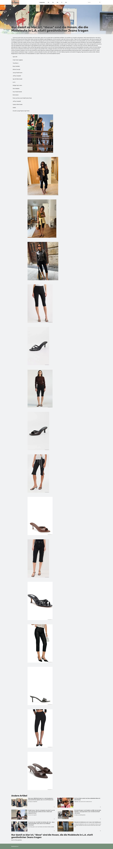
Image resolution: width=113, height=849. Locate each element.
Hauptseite (42, 2)
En (48, 2)
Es (53, 2)
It (61, 2)
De (66, 2)
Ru (57, 2)
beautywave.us (14, 846)
